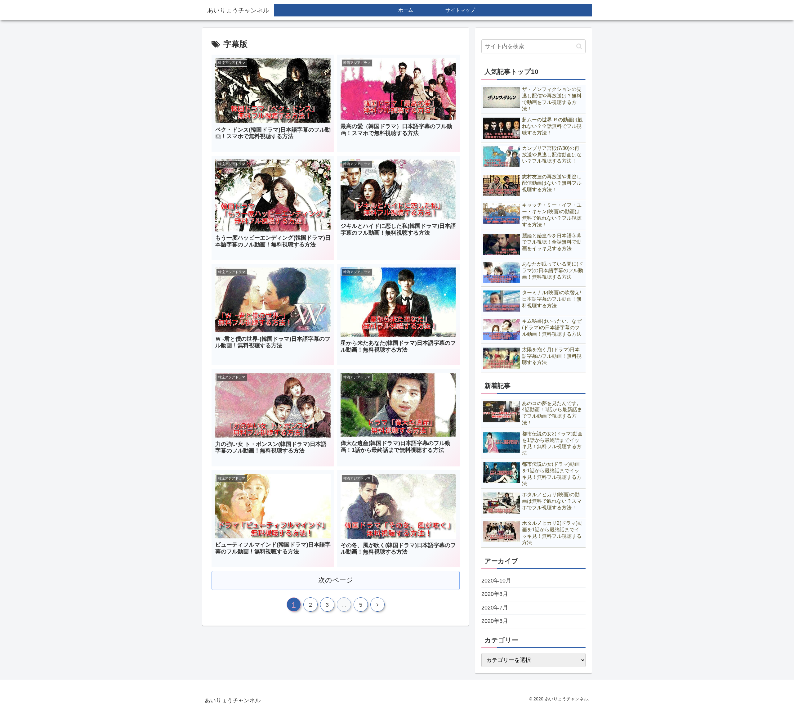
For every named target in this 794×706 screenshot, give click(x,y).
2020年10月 (496, 581)
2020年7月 (494, 608)
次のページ (335, 580)
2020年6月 (494, 621)
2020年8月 (494, 594)
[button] (579, 46)
